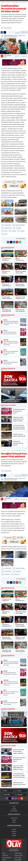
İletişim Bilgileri (17, 859)
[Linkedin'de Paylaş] (14, 242)
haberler (14, 231)
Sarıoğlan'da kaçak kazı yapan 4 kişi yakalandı (18, 450)
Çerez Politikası (18, 857)
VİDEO (5, 790)
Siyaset (14, 835)
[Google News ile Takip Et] (23, 56)
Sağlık (14, 820)
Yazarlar (14, 809)
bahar (5, 234)
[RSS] (22, 798)
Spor (14, 806)
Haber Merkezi (7, 56)
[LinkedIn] (16, 798)
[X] (10, 798)
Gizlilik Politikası (18, 853)
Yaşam (14, 822)
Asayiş (8, 450)
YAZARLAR (19, 794)
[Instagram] (13, 798)
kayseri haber (7, 28)
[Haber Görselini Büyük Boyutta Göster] (14, 46)
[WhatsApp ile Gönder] (20, 242)
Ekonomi (14, 831)
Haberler (3, 2)
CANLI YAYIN (7, 794)
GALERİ (19, 790)
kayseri (22, 231)
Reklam (4, 859)
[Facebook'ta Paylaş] (2, 32)
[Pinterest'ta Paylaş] (17, 242)
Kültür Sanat (14, 818)
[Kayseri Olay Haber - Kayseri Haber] (14, 844)
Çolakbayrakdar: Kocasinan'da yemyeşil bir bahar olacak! (19, 2)
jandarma (16, 574)
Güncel (8, 2)
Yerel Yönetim (14, 811)
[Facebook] (7, 798)
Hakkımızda (5, 855)
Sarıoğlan (18, 571)
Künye (3, 853)
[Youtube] (19, 798)
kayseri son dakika (20, 225)
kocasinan (18, 228)
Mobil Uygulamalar (6, 857)
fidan (5, 231)
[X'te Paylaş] (5, 32)
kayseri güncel (7, 228)
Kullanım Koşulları (18, 855)
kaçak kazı (7, 574)
